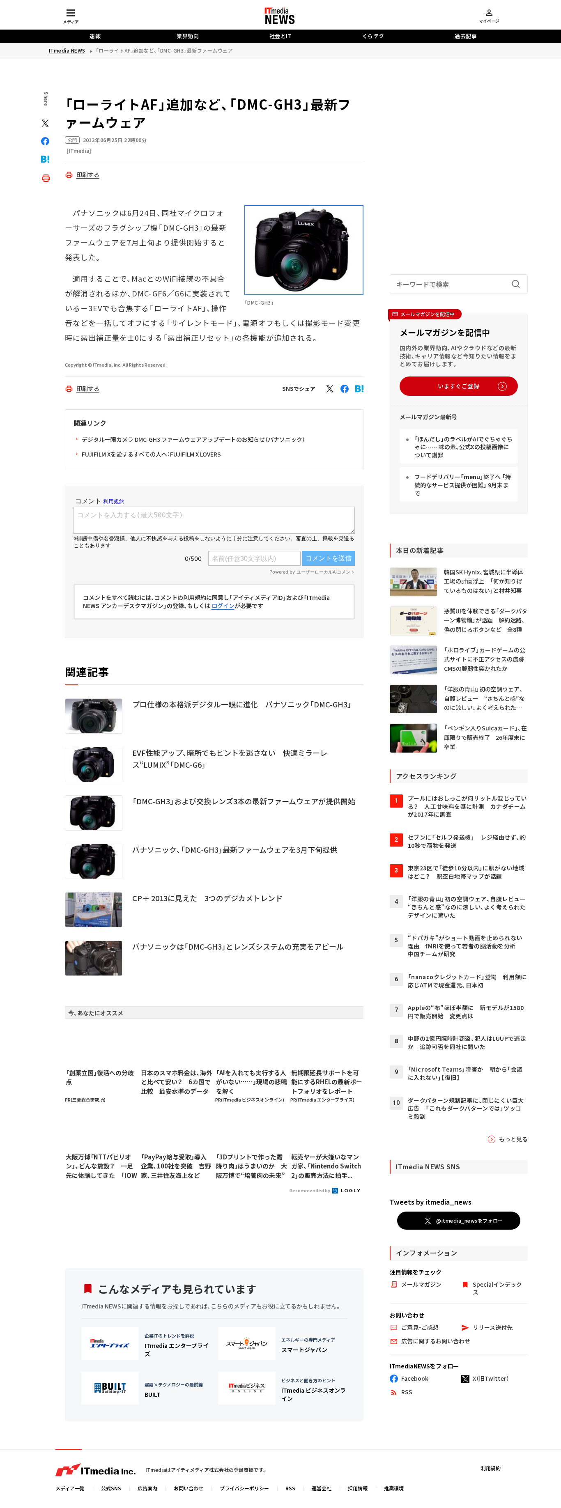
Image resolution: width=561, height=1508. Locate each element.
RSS (290, 1488)
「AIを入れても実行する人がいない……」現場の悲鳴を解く (251, 1081)
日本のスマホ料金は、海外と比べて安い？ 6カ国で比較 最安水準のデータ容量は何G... (176, 1082)
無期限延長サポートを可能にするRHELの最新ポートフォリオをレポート (326, 1081)
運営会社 (321, 1488)
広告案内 (147, 1488)
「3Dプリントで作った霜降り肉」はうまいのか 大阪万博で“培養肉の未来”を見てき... (251, 1166)
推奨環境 (394, 1488)
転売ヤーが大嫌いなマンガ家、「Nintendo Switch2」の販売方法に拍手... (326, 1166)
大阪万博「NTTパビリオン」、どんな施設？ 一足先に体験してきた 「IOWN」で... (101, 1166)
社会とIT (280, 36)
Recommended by (310, 1190)
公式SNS (111, 1488)
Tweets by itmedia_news (430, 1202)
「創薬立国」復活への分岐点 (100, 1077)
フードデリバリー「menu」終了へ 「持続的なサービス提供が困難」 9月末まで (462, 485)
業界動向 (188, 36)
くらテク (373, 36)
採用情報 (358, 1488)
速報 (95, 36)
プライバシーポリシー (244, 1488)
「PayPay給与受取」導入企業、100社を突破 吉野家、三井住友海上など (176, 1166)
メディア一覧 (70, 1488)
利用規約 (491, 1467)
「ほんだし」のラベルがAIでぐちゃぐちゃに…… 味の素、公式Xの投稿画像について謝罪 (463, 447)
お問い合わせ (188, 1488)
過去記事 (466, 36)
